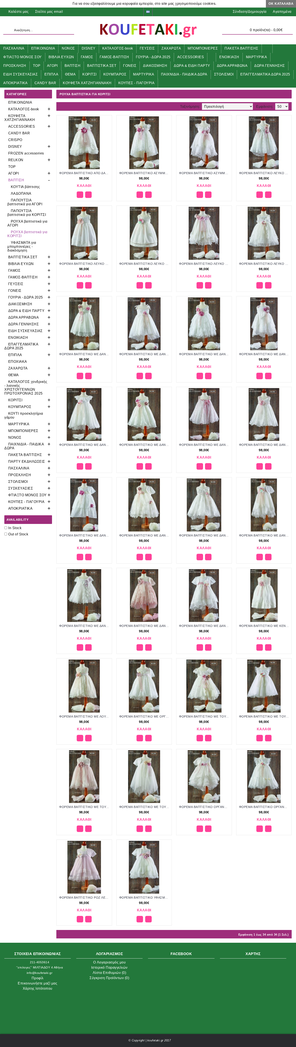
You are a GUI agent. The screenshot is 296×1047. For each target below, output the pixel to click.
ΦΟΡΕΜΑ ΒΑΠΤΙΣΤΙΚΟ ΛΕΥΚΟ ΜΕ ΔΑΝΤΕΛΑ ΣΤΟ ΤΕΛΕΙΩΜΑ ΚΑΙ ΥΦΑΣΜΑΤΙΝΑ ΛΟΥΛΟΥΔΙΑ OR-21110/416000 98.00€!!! (85, 263)
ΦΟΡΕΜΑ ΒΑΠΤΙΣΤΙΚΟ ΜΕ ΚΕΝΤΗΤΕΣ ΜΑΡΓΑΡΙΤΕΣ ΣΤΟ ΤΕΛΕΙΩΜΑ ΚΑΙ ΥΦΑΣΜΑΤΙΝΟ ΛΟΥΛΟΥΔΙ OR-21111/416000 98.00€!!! (265, 626)
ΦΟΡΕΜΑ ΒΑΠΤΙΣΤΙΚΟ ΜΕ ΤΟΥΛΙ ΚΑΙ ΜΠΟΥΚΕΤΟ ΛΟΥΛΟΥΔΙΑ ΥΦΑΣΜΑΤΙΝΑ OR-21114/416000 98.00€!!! (265, 716)
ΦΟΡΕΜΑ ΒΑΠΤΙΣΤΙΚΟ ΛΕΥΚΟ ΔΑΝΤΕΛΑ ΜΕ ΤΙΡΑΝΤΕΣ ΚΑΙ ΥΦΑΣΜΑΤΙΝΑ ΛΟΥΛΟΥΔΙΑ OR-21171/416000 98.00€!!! (265, 173)
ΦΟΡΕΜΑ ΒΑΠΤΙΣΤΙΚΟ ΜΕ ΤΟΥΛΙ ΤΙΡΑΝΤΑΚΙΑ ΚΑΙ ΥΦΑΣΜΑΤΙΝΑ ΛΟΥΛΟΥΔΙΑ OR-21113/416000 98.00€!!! (145, 807)
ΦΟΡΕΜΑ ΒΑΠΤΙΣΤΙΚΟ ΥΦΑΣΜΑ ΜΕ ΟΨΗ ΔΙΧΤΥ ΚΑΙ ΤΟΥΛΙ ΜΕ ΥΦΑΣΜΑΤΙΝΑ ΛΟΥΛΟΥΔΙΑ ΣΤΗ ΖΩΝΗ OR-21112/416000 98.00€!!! (145, 897)
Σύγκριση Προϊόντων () (109, 978)
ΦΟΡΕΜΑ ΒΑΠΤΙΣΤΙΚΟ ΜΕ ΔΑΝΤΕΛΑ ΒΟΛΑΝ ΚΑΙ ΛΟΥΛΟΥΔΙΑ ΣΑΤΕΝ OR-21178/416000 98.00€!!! (205, 354)
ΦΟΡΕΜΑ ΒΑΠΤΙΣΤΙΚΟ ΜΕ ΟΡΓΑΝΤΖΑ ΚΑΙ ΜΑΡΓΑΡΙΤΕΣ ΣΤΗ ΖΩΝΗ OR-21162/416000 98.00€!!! (145, 716)
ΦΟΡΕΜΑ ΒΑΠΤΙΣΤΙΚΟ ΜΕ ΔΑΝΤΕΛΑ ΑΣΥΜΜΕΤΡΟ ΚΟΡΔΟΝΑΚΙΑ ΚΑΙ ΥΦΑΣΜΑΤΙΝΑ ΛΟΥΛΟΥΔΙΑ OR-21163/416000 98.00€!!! (145, 354)
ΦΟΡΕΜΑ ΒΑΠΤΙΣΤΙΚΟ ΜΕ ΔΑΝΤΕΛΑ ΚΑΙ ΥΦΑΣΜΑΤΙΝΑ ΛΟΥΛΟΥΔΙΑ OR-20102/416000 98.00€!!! (265, 444)
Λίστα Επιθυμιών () (109, 973)
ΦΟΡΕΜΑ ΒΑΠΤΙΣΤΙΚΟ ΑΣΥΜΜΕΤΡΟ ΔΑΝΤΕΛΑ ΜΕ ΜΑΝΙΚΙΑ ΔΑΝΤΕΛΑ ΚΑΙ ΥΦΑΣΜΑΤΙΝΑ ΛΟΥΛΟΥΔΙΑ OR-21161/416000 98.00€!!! (145, 173)
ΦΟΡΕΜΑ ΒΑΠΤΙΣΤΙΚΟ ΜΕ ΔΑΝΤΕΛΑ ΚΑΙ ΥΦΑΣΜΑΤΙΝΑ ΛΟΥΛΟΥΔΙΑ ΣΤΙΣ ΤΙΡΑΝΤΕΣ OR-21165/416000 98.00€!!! (85, 354)
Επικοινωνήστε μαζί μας (37, 983)
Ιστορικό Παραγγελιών (109, 967)
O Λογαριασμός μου (109, 962)
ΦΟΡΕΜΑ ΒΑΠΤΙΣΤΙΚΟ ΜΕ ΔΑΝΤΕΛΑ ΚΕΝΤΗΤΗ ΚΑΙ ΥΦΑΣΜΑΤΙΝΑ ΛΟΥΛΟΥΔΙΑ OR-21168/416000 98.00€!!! (145, 535)
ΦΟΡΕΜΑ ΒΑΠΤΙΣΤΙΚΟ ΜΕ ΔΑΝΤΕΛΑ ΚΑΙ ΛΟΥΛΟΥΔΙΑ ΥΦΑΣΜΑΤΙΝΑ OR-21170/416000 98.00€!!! (145, 444)
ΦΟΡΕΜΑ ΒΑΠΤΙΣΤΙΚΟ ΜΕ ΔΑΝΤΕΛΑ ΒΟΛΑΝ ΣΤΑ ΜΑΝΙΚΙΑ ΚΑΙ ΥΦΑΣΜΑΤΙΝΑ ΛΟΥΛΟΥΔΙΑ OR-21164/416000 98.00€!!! (85, 444)
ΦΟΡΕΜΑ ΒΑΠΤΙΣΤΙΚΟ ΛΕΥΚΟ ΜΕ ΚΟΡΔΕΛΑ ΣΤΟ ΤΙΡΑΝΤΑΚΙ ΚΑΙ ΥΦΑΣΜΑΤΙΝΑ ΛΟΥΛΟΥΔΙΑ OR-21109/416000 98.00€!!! (145, 263)
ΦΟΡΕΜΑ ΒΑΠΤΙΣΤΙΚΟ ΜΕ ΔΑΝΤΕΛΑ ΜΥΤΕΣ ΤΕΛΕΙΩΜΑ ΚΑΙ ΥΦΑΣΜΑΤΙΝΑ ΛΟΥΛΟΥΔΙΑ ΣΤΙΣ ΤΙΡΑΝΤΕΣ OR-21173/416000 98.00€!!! (265, 535)
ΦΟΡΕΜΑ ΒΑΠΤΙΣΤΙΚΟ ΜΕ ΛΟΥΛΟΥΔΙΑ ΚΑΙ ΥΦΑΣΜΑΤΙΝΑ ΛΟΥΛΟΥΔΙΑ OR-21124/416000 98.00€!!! (85, 716)
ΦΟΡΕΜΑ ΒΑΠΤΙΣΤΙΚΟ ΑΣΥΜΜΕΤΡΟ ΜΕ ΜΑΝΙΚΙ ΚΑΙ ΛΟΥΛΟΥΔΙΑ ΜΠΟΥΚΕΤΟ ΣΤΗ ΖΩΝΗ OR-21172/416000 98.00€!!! (205, 173)
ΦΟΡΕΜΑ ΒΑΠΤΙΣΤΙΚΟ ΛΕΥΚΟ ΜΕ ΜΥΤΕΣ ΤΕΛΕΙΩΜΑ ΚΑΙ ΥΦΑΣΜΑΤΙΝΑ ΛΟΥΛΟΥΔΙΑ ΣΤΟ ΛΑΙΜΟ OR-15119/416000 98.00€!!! (205, 263)
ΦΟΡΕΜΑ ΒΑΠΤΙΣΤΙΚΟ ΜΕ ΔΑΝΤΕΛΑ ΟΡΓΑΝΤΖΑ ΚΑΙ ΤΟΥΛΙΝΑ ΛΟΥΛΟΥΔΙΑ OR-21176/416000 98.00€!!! (85, 626)
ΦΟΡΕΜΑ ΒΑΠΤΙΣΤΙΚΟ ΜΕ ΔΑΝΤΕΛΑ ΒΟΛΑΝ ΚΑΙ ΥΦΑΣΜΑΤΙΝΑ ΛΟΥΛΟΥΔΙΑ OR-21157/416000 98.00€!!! (265, 354)
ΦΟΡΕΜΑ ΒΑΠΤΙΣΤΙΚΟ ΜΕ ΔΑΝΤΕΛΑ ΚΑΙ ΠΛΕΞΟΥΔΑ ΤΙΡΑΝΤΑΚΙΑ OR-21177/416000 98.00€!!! (205, 444)
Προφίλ (38, 978)
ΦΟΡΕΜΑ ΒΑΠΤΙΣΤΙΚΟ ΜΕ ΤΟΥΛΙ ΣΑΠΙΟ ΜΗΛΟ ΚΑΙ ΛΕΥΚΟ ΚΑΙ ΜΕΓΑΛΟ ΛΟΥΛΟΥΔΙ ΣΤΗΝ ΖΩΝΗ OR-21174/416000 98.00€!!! (85, 807)
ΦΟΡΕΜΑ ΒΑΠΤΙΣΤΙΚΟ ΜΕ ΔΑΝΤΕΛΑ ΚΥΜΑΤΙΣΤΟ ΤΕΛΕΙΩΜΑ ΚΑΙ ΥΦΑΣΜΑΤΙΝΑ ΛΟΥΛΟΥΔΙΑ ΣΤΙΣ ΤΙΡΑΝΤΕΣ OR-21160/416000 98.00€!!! (205, 535)
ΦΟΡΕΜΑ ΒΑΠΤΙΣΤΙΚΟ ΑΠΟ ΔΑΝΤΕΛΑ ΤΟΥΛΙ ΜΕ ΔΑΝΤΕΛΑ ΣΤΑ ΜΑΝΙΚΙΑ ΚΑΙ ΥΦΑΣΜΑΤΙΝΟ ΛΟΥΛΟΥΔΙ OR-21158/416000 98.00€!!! (85, 173)
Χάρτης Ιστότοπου (37, 988)
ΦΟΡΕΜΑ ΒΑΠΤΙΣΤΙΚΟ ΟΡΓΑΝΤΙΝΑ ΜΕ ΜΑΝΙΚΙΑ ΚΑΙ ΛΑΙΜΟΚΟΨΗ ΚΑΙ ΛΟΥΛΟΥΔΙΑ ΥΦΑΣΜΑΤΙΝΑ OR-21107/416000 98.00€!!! (265, 807)
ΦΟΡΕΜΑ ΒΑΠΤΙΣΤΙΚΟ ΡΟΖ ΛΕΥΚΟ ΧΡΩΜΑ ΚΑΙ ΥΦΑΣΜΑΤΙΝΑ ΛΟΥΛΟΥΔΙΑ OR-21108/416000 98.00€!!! (85, 897)
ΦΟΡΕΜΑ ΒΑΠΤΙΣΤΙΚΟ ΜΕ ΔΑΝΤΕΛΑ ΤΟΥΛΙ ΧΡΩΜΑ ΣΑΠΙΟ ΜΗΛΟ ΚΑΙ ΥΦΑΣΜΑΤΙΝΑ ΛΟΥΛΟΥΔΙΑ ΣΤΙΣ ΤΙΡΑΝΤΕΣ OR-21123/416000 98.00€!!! (145, 626)
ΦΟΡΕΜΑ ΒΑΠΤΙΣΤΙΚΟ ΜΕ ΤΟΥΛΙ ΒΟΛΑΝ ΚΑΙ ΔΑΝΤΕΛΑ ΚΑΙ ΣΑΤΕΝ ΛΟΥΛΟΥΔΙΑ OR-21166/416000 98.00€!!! (205, 716)
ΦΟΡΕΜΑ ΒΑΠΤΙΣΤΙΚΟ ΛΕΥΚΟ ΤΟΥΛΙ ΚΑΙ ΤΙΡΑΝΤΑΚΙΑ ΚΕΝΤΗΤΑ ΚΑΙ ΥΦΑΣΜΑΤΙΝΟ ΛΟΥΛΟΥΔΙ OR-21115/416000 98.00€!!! (265, 263)
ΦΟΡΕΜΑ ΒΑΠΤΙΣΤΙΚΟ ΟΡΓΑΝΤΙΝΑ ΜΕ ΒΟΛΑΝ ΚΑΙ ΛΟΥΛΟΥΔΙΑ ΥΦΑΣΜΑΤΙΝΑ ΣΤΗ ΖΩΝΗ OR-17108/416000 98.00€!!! (205, 807)
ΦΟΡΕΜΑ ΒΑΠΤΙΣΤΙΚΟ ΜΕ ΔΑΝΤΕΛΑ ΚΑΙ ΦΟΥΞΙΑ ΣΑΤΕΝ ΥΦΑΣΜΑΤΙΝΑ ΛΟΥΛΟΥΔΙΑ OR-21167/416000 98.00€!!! (85, 535)
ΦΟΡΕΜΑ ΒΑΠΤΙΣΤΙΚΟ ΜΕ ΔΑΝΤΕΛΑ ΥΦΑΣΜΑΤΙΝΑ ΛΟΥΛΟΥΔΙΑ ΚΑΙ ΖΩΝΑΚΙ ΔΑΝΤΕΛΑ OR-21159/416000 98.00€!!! (205, 626)
